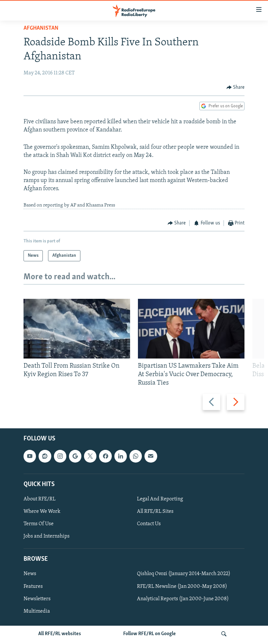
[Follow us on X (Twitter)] (90, 456)
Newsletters (37, 599)
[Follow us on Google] (75, 456)
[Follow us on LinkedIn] (120, 456)
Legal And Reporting (160, 499)
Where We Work (42, 511)
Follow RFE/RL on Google (149, 633)
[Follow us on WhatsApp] (135, 456)
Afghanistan (41, 28)
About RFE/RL (40, 499)
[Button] (235, 87)
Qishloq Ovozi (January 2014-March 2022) (183, 574)
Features (33, 586)
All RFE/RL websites (59, 633)
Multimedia (37, 611)
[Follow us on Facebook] (105, 456)
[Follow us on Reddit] (45, 456)
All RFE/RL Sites (155, 511)
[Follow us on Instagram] (60, 456)
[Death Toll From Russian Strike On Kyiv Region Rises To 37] (77, 329)
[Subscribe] (150, 456)
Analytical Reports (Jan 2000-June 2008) (183, 599)
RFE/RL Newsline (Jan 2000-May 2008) (182, 586)
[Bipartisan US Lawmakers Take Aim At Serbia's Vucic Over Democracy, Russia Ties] (191, 329)
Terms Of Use (39, 524)
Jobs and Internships (47, 536)
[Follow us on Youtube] (30, 456)
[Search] (224, 634)
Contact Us (149, 524)
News (30, 574)
